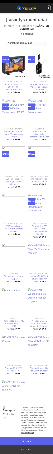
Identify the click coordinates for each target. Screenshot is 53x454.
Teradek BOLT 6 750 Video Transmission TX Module (39, 87)
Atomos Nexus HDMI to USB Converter (39, 369)
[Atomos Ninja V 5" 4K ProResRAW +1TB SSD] (13, 302)
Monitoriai (25, 26)
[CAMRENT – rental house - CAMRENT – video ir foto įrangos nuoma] (26, 8)
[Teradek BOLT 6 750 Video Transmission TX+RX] (13, 113)
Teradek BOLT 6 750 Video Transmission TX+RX (13, 134)
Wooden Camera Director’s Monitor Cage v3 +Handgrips (39, 323)
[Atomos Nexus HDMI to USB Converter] (39, 349)
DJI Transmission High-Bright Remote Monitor (13, 229)
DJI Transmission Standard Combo (39, 180)
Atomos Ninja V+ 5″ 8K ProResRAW (39, 277)
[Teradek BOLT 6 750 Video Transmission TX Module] (39, 65)
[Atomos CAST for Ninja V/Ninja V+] (13, 394)
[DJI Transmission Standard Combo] (39, 160)
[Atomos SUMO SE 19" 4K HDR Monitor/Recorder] (13, 65)
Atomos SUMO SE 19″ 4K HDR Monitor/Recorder (13, 87)
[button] (26, 441)
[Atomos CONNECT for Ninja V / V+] (13, 349)
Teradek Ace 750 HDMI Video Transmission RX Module (39, 230)
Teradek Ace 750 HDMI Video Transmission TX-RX (39, 134)
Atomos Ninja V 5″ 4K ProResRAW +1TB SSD (14, 323)
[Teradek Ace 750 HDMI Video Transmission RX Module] (39, 207)
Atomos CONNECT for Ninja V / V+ (14, 369)
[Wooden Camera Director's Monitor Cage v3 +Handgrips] (39, 302)
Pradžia (9, 26)
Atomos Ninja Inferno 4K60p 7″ (13, 277)
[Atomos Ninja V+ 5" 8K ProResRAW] (39, 257)
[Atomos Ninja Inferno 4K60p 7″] (13, 257)
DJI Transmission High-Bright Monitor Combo (14, 181)
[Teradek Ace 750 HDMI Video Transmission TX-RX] (39, 113)
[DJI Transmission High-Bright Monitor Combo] (13, 160)
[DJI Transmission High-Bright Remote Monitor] (13, 207)
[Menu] (4, 8)
